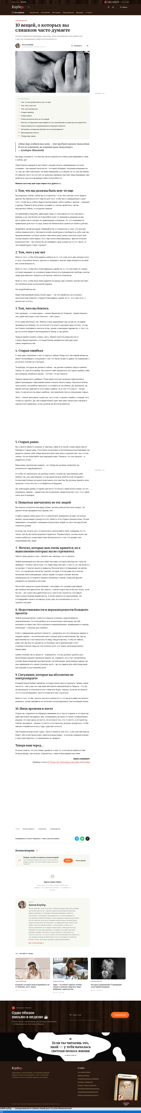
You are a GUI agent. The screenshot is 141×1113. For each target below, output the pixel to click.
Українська (15, 2)
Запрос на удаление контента (88, 1095)
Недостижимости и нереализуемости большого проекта (43, 126)
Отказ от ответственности (87, 1085)
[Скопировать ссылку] (87, 838)
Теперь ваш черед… (29, 136)
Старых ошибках (27, 112)
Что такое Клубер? (84, 1072)
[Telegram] (77, 838)
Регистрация (81, 860)
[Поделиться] (87, 45)
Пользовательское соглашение (88, 1079)
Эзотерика (56, 12)
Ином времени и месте (30, 133)
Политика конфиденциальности (88, 1088)
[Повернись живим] (126, 1104)
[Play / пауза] (105, 2)
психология (42, 829)
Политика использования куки (88, 1092)
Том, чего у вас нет (28, 105)
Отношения (45, 12)
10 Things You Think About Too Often (63, 762)
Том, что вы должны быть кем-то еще (36, 102)
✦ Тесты (89, 12)
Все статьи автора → (36, 943)
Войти (68, 860)
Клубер (86, 762)
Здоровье (79, 12)
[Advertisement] (52, 422)
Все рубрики (19, 12)
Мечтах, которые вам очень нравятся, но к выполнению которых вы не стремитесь (53, 122)
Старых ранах (26, 116)
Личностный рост (28, 829)
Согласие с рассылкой (85, 1082)
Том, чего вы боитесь (29, 109)
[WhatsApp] (82, 838)
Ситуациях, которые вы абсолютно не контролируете (42, 129)
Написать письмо (83, 1075)
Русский (23, 2)
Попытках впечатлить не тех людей (35, 119)
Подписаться (120, 1015)
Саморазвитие (68, 12)
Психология (34, 12)
